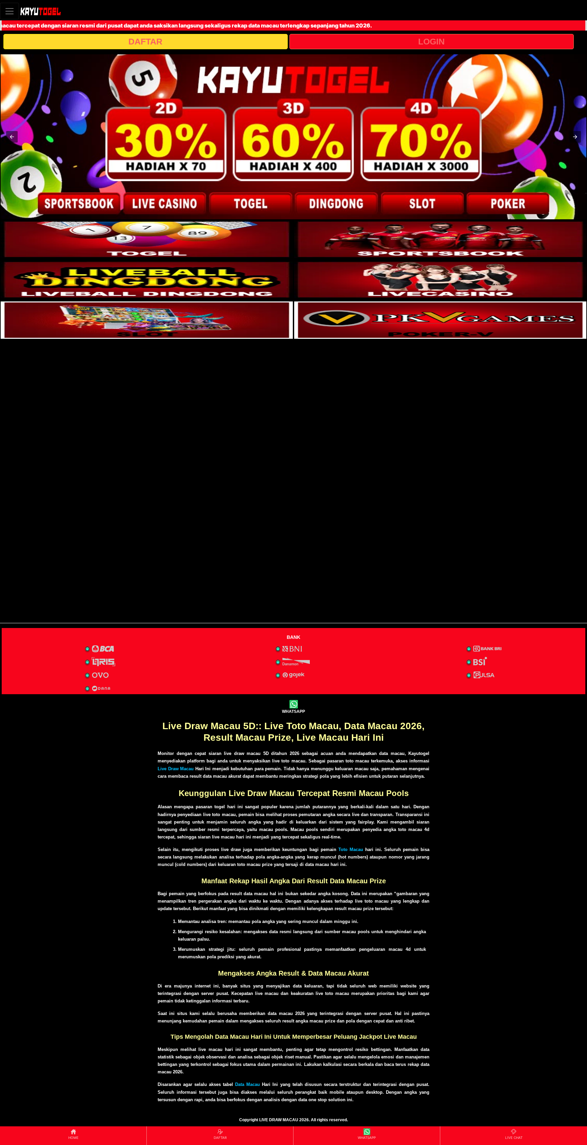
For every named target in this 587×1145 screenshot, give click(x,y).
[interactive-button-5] (147, 320)
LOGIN (431, 41)
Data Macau (247, 1084)
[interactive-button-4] (440, 279)
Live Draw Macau (176, 768)
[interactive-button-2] (440, 239)
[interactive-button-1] (147, 239)
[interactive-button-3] (147, 279)
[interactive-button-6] (440, 320)
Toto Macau (350, 849)
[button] (12, 137)
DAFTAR (145, 41)
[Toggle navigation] (9, 11)
